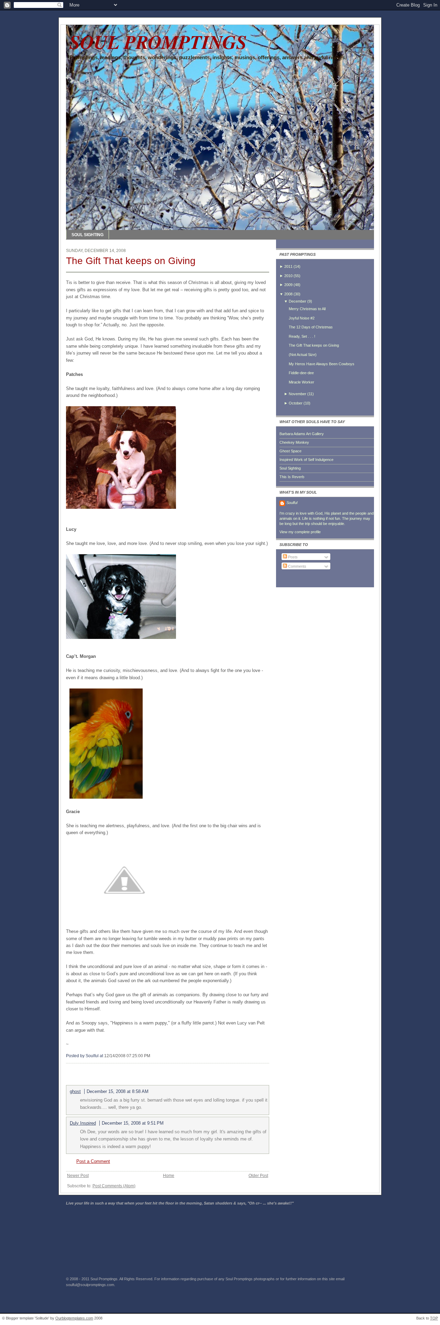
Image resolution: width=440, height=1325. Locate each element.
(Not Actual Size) (303, 355)
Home (168, 1175)
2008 (288, 294)
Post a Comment (93, 1161)
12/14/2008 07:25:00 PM (127, 1056)
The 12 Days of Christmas (311, 327)
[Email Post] (151, 1056)
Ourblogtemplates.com (74, 1318)
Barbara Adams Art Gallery (301, 434)
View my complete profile (300, 532)
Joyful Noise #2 (302, 318)
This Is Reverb (291, 477)
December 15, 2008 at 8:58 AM (117, 1091)
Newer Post (78, 1175)
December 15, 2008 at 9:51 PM (133, 1123)
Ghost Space (290, 451)
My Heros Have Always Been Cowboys (321, 364)
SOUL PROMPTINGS (158, 41)
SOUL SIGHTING (87, 234)
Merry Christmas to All (307, 309)
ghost (75, 1091)
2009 (288, 285)
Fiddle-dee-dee (301, 373)
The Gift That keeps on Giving (131, 260)
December (297, 301)
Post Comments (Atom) (113, 1186)
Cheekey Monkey (294, 442)
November (297, 394)
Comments (296, 566)
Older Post (258, 1175)
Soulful (291, 503)
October (295, 403)
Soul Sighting (290, 468)
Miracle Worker (301, 382)
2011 (288, 266)
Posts (292, 557)
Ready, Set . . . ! (302, 336)
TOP (434, 1318)
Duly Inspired (83, 1123)
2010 (288, 276)
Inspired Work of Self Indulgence (306, 460)
